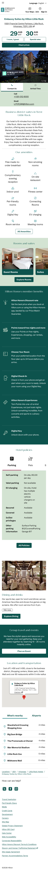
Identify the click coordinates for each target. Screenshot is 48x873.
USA (14, 772)
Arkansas (22, 772)
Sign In (44, 12)
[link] (21, 96)
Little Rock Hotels (36, 772)
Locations (6, 772)
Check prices (30, 45)
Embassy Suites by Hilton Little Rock (16, 774)
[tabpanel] (24, 99)
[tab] (12, 87)
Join (37, 12)
